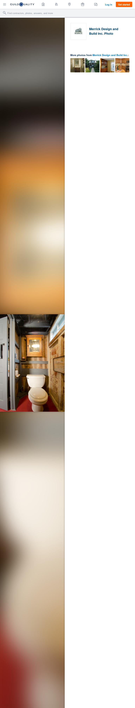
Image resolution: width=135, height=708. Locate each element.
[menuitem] (43, 4)
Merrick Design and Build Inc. (110, 55)
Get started (124, 4)
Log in (108, 4)
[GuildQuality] (22, 4)
